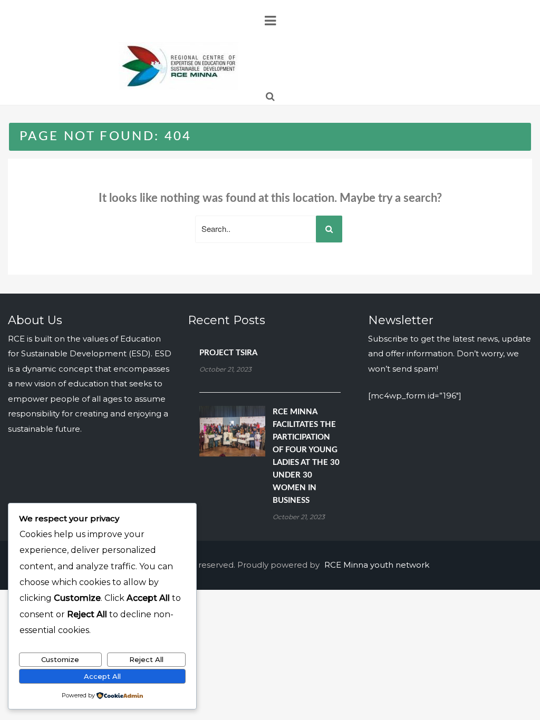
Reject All (146, 659)
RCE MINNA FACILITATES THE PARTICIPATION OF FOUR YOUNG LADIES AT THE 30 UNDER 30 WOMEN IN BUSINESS (306, 456)
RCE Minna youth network (376, 565)
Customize (60, 659)
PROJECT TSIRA (228, 353)
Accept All (102, 676)
